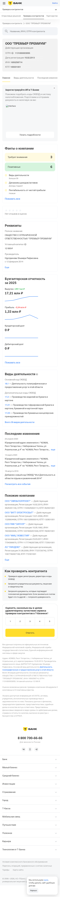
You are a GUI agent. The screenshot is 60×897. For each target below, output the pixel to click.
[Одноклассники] (30, 749)
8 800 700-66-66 (30, 738)
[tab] (6, 78)
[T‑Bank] (15, 3)
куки (46, 880)
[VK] (23, 749)
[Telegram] (36, 749)
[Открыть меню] (4, 3)
